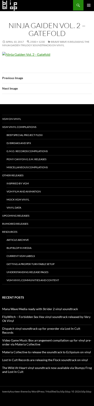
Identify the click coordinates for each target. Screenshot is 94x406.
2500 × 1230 (37, 41)
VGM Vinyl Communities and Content (33, 280)
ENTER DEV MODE (13, 395)
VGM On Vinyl (11, 119)
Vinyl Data (14, 207)
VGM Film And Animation (24, 191)
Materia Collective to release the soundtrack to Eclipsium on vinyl (46, 352)
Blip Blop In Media (19, 248)
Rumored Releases (15, 223)
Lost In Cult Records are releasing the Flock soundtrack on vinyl (45, 360)
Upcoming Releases (15, 215)
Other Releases (12, 175)
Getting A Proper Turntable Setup (30, 264)
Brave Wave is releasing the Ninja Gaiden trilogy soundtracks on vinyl (45, 43)
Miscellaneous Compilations (27, 167)
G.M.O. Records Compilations (27, 151)
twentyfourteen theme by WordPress (23, 391)
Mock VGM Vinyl (18, 199)
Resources (9, 231)
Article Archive (18, 239)
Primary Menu (89, 5)
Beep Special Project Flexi (25, 135)
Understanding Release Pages (27, 272)
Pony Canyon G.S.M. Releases (26, 159)
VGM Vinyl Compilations (19, 127)
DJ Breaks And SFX (19, 143)
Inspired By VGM (18, 183)
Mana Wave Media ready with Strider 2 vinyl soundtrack (40, 309)
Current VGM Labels (21, 256)
